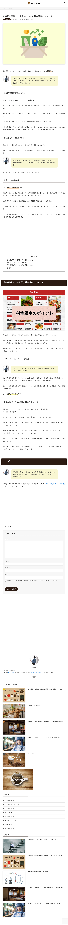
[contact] (35, 677)
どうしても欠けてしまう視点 (18, 262)
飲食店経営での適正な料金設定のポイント (21, 260)
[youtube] (33, 677)
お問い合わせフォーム (37, 672)
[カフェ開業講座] (34, 3)
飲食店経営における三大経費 (55, 484)
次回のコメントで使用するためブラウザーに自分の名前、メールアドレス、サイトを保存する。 (32, 580)
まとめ (9, 268)
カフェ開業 (11, 672)
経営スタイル (10, 820)
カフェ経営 (10, 800)
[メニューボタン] (3, 3)
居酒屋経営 (10, 816)
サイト (6, 574)
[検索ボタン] (64, 3)
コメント (8, 539)
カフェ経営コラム (12, 804)
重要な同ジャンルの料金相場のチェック (22, 265)
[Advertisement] (34, 235)
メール (7, 567)
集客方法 (9, 824)
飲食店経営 (7, 19)
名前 (7, 561)
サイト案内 (9, 812)
